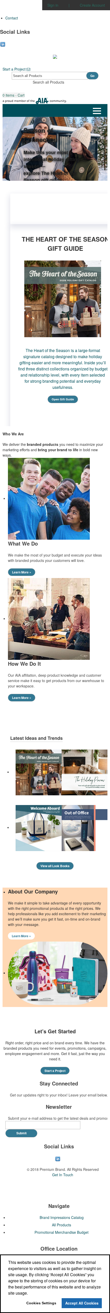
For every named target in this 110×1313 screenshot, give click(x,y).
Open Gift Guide (63, 399)
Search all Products (48, 82)
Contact (11, 17)
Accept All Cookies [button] (81, 1303)
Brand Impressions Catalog (62, 1217)
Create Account (92, 5)
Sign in (52, 5)
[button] (14, 95)
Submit (21, 1133)
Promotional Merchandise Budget (62, 1232)
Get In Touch (62, 1174)
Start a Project (15, 69)
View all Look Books (55, 866)
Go (92, 75)
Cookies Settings (41, 1303)
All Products (61, 1224)
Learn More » (21, 572)
